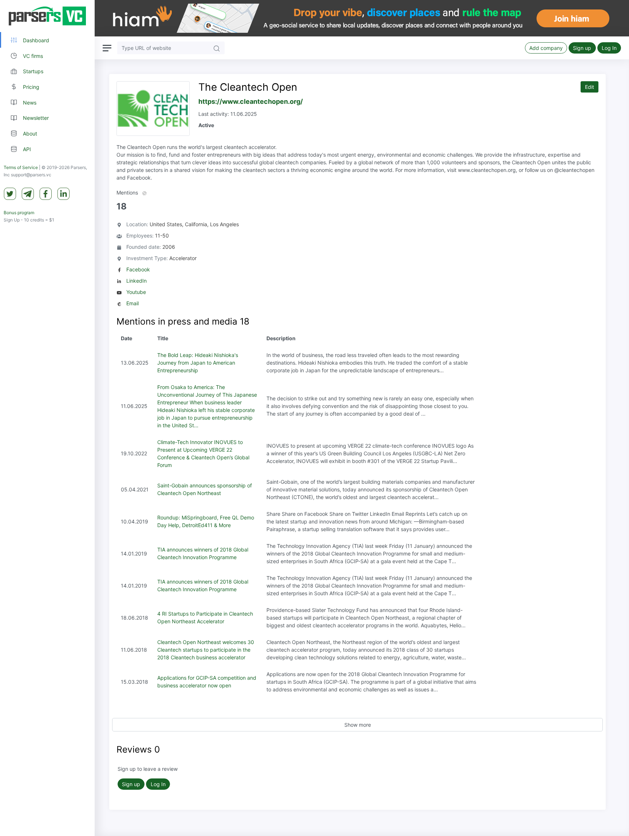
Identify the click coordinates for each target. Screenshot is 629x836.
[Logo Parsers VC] (47, 16)
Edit (589, 87)
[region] (47, 418)
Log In (609, 48)
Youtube (136, 292)
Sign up (582, 48)
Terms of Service (21, 167)
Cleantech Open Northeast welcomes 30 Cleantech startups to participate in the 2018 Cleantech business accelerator (205, 649)
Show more (357, 725)
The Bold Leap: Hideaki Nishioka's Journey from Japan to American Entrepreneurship (197, 362)
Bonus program (19, 212)
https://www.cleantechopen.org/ (250, 101)
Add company (546, 48)
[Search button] (217, 48)
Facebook (138, 269)
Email (132, 303)
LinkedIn (136, 281)
